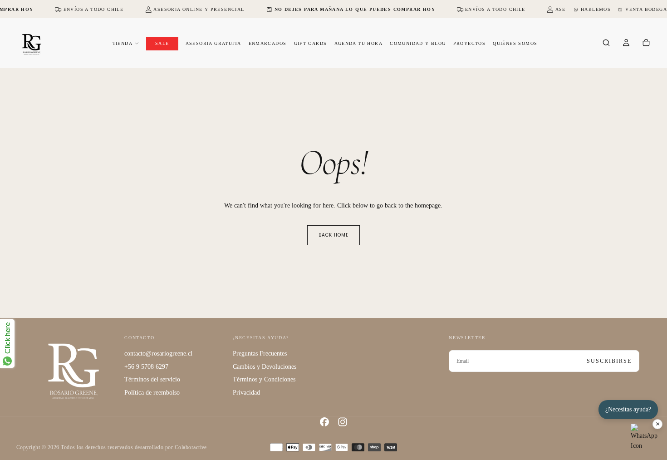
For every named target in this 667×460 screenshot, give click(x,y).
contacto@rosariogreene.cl (158, 353)
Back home (333, 235)
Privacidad (246, 392)
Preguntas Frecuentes (260, 353)
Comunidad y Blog (418, 43)
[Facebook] (324, 421)
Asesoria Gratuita (213, 43)
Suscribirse (609, 361)
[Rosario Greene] (73, 371)
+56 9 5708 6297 (146, 366)
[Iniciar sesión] (626, 43)
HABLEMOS (596, 9)
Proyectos (469, 43)
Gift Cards (310, 43)
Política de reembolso (152, 392)
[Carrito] (646, 43)
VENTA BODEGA (646, 9)
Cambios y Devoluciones (264, 366)
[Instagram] (342, 421)
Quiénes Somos (515, 43)
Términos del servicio (152, 379)
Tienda (122, 43)
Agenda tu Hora (358, 43)
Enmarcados (268, 43)
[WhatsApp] (644, 437)
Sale (162, 43)
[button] (606, 43)
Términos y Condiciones (264, 379)
